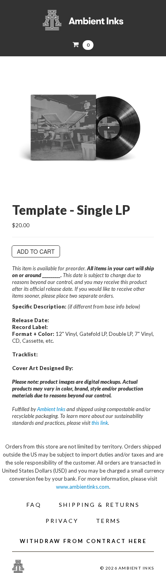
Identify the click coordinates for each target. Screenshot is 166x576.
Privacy (62, 520)
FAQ (34, 504)
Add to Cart (36, 251)
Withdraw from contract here (83, 541)
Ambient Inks (83, 20)
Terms (108, 520)
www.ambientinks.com (82, 486)
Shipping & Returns (99, 504)
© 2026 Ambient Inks (127, 568)
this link (99, 423)
